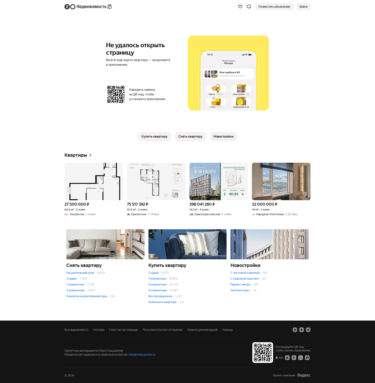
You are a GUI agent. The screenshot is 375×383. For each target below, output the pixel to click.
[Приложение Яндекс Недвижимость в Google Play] (294, 357)
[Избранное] (240, 6)
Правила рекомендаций (202, 329)
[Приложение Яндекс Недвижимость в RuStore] (307, 357)
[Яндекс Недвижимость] (88, 6)
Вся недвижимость (76, 329)
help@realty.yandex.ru (142, 354)
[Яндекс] (304, 375)
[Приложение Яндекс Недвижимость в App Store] (287, 357)
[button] (248, 6)
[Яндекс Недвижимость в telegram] (308, 329)
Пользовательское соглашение (163, 329)
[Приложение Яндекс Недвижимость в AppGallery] (300, 357)
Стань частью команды (123, 329)
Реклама (98, 329)
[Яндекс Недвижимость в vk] (295, 329)
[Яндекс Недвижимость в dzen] (301, 329)
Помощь (227, 329)
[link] (303, 6)
